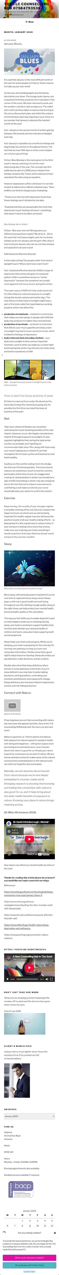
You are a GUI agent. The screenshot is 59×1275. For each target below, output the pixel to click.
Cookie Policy (29, 1271)
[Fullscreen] (51, 979)
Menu (31, 22)
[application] (29, 967)
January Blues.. (13, 43)
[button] (55, 1233)
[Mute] (47, 979)
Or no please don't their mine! (29, 1265)
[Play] (7, 979)
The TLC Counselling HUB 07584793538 (26, 6)
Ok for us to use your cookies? (29, 1258)
